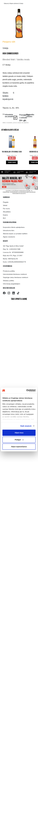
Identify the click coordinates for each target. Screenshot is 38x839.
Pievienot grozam (12, 162)
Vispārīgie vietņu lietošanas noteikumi (15, 277)
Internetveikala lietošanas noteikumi (15, 274)
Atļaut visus (19, 433)
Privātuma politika (9, 271)
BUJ (4, 218)
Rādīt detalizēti (26, 426)
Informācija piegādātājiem (11, 284)
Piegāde (5, 202)
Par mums (6, 208)
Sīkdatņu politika (8, 280)
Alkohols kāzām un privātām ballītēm (15, 233)
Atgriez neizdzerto (9, 237)
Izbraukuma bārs (8, 230)
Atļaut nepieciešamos (19, 446)
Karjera (5, 215)
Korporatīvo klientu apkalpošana (13, 227)
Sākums (6, 3)
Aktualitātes (7, 212)
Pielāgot (18, 439)
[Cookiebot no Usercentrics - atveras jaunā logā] (27, 390)
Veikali (5, 205)
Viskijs (21, 3)
